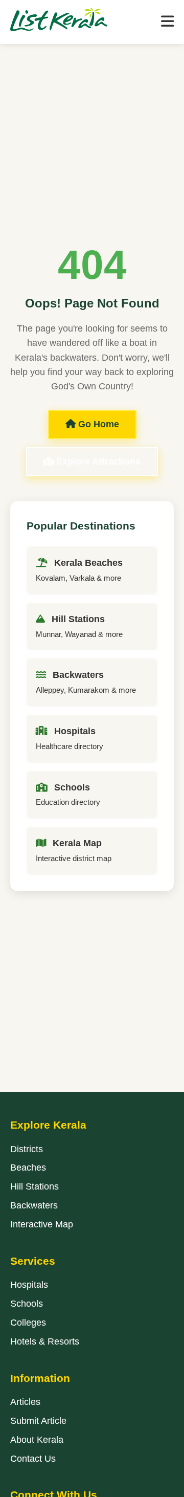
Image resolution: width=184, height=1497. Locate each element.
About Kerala (36, 1440)
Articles (25, 1402)
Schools (26, 1303)
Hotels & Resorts (44, 1341)
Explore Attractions (97, 461)
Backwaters (34, 1205)
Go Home (97, 424)
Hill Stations (34, 1186)
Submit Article (38, 1421)
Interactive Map (41, 1224)
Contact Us (33, 1459)
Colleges (28, 1322)
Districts (26, 1149)
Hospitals (29, 1285)
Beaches (28, 1167)
